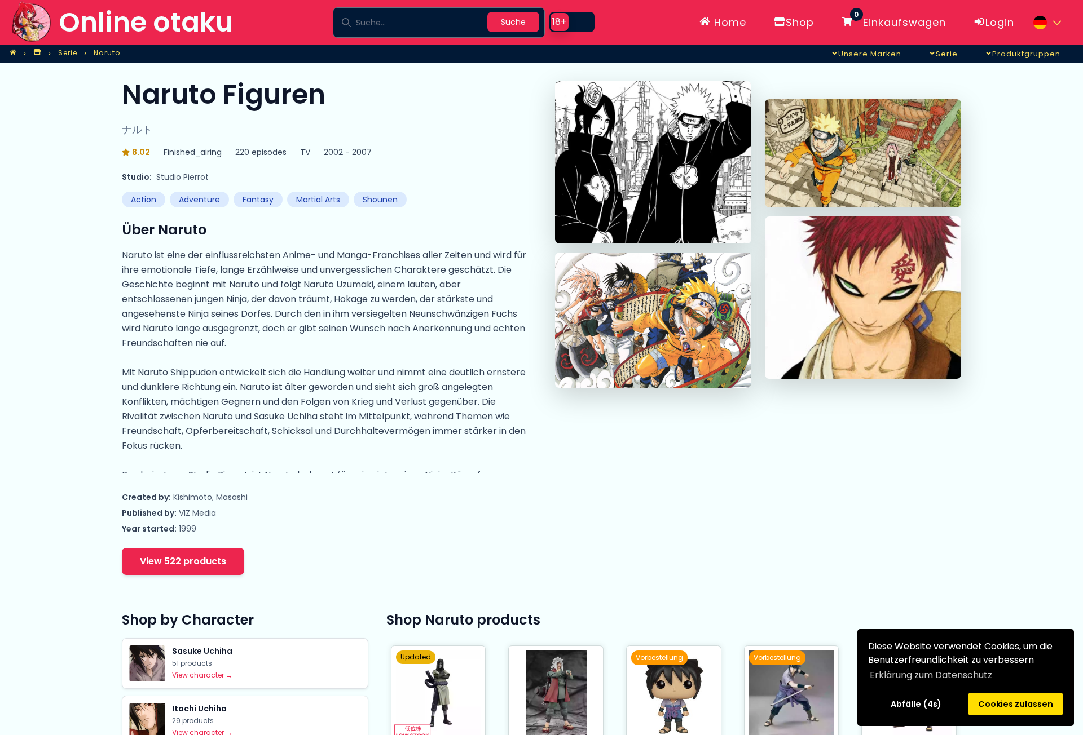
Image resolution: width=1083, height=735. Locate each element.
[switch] (572, 22)
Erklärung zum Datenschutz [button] (931, 674)
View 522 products (183, 561)
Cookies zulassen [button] (1015, 704)
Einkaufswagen (900, 20)
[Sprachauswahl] (1047, 22)
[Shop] (37, 53)
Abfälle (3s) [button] (916, 704)
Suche (513, 22)
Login (999, 22)
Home (728, 22)
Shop (800, 22)
